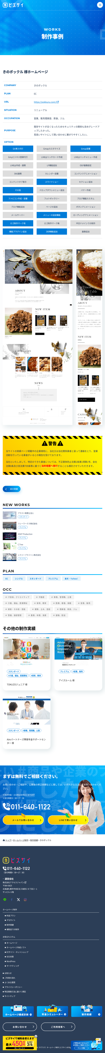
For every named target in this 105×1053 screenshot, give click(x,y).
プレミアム (53, 578)
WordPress (11, 961)
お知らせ (8, 973)
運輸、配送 (60, 615)
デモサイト (11, 920)
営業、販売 (85, 603)
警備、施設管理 (14, 615)
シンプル (19, 578)
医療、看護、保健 (63, 603)
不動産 (41, 597)
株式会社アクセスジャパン (13, 882)
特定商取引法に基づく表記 (15, 991)
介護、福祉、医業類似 (17, 603)
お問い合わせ (20, 1026)
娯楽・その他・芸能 (16, 609)
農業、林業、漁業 (38, 615)
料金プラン (11, 915)
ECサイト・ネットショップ (17, 952)
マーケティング (13, 965)
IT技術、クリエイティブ (18, 597)
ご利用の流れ (10, 977)
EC (6, 578)
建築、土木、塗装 (42, 609)
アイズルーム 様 (67, 680)
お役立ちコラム (9, 936)
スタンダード (35, 578)
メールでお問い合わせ (23, 820)
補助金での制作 (13, 929)
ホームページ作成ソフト (16, 947)
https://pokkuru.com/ (45, 102)
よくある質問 (10, 982)
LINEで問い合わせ (68, 820)
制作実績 (10, 924)
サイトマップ (10, 996)
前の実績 (14, 488)
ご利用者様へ (58, 1026)
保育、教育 (41, 603)
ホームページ (12, 942)
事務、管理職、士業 (62, 597)
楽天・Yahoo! (71, 578)
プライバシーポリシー (13, 987)
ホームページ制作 (10, 909)
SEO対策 (10, 956)
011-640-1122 (31, 806)
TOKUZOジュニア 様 (17, 684)
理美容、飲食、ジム (68, 609)
